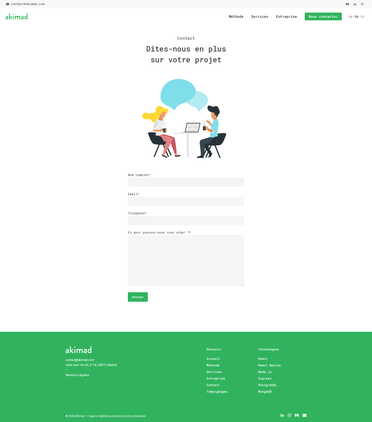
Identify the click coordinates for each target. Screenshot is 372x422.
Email (133, 194)
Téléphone (137, 213)
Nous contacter (323, 16)
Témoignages (217, 391)
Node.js (265, 372)
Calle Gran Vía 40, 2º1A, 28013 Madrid (91, 365)
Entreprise (286, 16)
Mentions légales (77, 375)
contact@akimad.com (27, 4)
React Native (269, 365)
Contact (213, 385)
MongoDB (264, 391)
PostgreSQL (267, 385)
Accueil (213, 359)
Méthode (236, 16)
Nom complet (139, 175)
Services (259, 16)
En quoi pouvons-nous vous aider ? (159, 232)
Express (264, 378)
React (263, 359)
